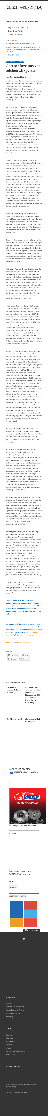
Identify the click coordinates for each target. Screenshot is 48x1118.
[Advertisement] (26, 853)
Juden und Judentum (15, 1007)
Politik (20, 31)
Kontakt (9, 1045)
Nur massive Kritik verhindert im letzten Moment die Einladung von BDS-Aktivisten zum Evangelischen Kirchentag (23, 49)
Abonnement (11, 1041)
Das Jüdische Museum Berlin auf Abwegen (20, 44)
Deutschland (12, 31)
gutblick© (10, 1092)
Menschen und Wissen (15, 1010)
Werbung (9, 1038)
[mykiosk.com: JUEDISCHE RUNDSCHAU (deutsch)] (24, 874)
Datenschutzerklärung (15, 1051)
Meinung (9, 1017)
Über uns (9, 1035)
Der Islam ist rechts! (12, 55)
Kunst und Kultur (13, 1013)
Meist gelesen (13, 887)
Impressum (10, 1055)
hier (31, 606)
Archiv (8, 1048)
